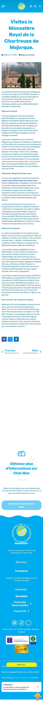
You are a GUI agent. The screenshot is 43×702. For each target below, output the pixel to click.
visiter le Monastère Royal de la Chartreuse (19, 180)
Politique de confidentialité (27, 672)
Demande (20, 589)
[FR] (36, 6)
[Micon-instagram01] (28, 622)
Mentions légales (9, 672)
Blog (23, 55)
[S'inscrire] (26, 562)
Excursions (30, 55)
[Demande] (27, 588)
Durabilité (21, 596)
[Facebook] (14, 622)
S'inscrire (21, 562)
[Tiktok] (21, 622)
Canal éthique (7, 678)
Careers (34, 678)
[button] (4, 339)
